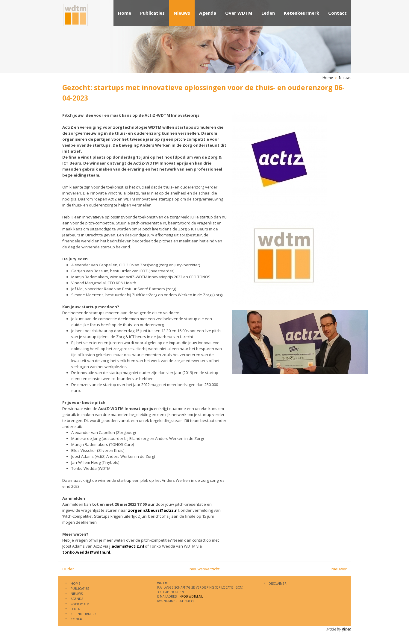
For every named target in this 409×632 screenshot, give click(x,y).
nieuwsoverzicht (204, 569)
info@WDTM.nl (190, 596)
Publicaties (152, 13)
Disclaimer (278, 583)
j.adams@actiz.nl (126, 546)
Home (124, 13)
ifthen (346, 629)
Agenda (207, 13)
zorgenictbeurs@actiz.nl (153, 510)
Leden (268, 13)
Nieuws (182, 13)
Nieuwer (339, 569)
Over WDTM (238, 13)
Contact (337, 13)
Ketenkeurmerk (301, 13)
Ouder (68, 569)
